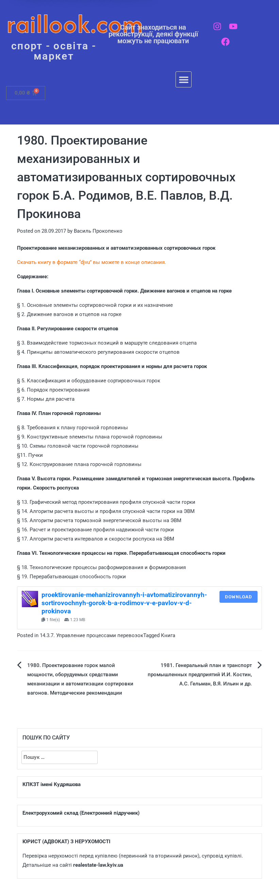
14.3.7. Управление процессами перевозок (91, 635)
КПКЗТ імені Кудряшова (51, 784)
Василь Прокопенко (98, 231)
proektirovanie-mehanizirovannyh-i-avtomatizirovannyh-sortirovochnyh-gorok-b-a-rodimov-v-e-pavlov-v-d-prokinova (124, 603)
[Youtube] (233, 26)
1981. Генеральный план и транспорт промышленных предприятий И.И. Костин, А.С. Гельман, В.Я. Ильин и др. (200, 674)
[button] (184, 79)
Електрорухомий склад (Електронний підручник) (81, 813)
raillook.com (75, 23)
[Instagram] (217, 26)
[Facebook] (225, 41)
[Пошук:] (59, 757)
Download (238, 596)
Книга (168, 635)
